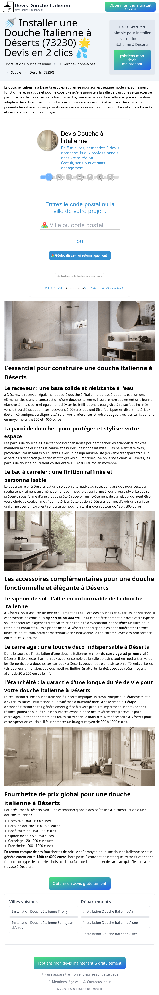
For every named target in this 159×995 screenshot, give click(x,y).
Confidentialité (57, 288)
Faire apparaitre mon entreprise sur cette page (81, 974)
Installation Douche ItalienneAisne (110, 922)
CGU (46, 288)
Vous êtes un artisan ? (112, 288)
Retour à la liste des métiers (81, 276)
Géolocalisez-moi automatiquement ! (81, 256)
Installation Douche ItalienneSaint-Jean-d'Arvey (43, 925)
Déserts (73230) (42, 72)
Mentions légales (65, 981)
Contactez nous (99, 981)
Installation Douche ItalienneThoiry (40, 911)
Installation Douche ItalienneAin (108, 911)
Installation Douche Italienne (28, 64)
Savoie (16, 72)
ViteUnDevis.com (92, 288)
